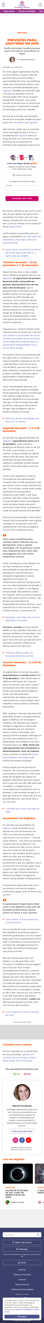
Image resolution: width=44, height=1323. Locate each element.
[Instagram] (15, 1140)
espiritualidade (10, 757)
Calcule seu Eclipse (27, 11)
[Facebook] (22, 1140)
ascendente (18, 122)
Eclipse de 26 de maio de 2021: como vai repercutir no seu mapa (17, 1193)
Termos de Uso (22, 1284)
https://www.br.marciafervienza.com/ (26, 1149)
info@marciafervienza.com (26, 1147)
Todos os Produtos (22, 1275)
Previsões (22, 33)
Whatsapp (23, 1249)
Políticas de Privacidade (22, 1289)
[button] (22, 175)
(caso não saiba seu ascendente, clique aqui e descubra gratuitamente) (22, 239)
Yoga (34, 754)
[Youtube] (28, 1140)
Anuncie (22, 1280)
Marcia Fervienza (27, 60)
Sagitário (7, 90)
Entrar (23, 1263)
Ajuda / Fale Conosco (23, 1242)
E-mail (9, 185)
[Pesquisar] (38, 1234)
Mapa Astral (9, 11)
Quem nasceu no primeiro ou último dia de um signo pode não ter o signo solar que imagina (23, 252)
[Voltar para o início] (22, 3)
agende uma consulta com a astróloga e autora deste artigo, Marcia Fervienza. (19, 1057)
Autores (22, 1270)
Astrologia (24, 757)
